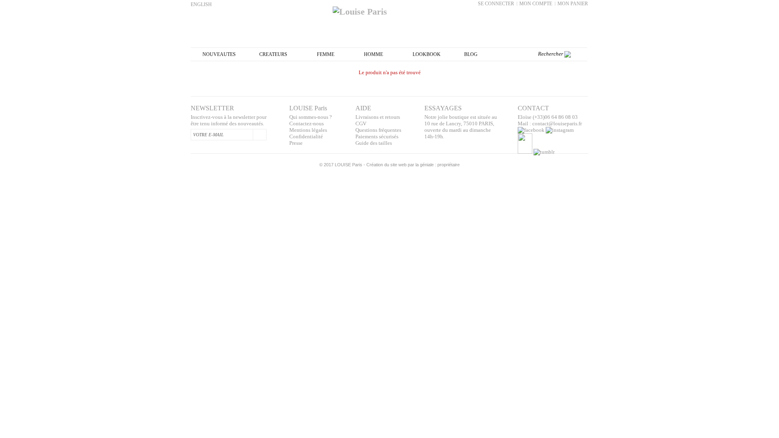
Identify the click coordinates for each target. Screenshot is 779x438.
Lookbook (427, 54)
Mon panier (572, 3)
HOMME (373, 54)
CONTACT (533, 108)
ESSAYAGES (443, 108)
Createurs (273, 54)
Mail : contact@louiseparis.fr (550, 123)
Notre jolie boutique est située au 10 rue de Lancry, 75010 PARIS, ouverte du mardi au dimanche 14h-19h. (460, 127)
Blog (471, 54)
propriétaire (448, 164)
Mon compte (535, 3)
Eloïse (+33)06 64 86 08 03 (548, 117)
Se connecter (496, 3)
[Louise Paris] (389, 8)
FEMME (325, 54)
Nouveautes (219, 54)
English (201, 4)
